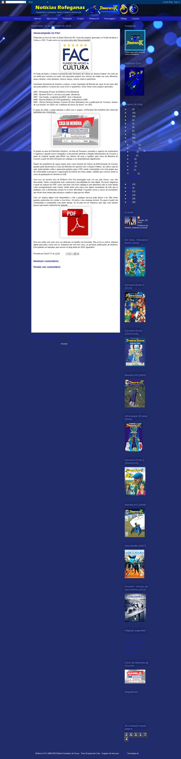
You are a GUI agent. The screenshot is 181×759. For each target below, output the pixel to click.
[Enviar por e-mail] (67, 253)
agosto (133, 155)
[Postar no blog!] (69, 253)
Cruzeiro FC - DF (132, 652)
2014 (130, 188)
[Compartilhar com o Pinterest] (78, 253)
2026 (130, 109)
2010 (130, 202)
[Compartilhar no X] (72, 253)
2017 (130, 138)
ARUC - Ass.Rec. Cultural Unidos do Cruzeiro (135, 640)
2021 (130, 124)
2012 (130, 195)
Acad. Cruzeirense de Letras (136, 635)
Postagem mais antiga (106, 336)
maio (132, 166)
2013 (130, 191)
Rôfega (124, 19)
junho (132, 163)
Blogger (142, 753)
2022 (130, 120)
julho (132, 159)
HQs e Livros (52, 19)
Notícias (37, 19)
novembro (134, 148)
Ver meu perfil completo (134, 231)
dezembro (134, 145)
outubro (133, 152)
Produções (67, 19)
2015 (130, 184)
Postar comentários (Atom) (79, 344)
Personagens (109, 19)
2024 (130, 116)
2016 (130, 142)
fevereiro (134, 173)
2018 (130, 134)
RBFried (122, 753)
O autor (80, 19)
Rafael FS (144, 217)
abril (132, 170)
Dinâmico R (94, 19)
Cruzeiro (135, 19)
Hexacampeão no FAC (135, 178)
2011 (130, 199)
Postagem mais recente (45, 336)
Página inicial (76, 336)
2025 (130, 113)
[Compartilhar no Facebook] (75, 253)
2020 (130, 127)
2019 (130, 131)
